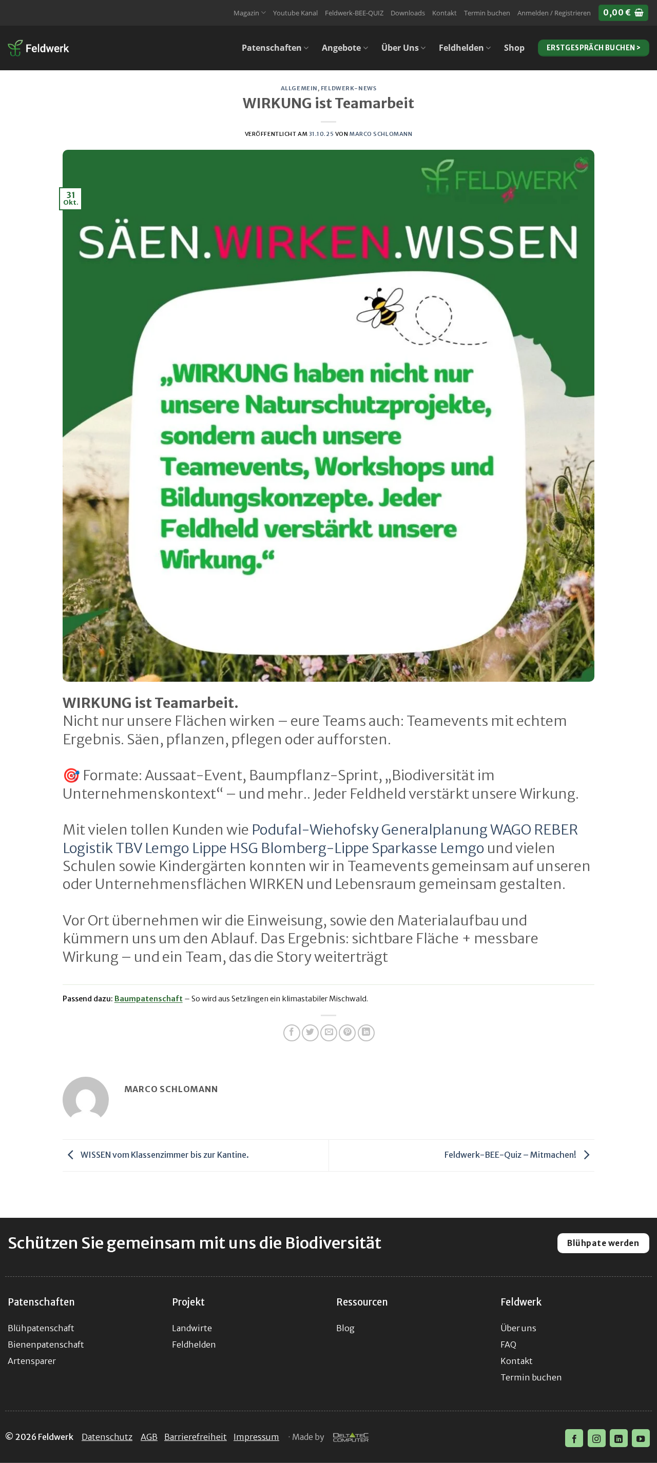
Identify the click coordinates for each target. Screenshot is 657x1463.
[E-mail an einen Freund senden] (328, 1032)
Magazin (246, 12)
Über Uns (400, 47)
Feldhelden (461, 47)
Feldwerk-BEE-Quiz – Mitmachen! (511, 1155)
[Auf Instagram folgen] (597, 1438)
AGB (149, 1437)
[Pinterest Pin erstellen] (347, 1032)
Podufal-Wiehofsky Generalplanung (370, 829)
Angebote (341, 47)
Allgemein (299, 88)
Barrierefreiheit (195, 1437)
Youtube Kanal (295, 12)
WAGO (510, 829)
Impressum (256, 1437)
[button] (554, 13)
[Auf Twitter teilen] (310, 1032)
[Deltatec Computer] (351, 1438)
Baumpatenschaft (148, 998)
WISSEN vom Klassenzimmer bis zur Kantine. (164, 1155)
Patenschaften (272, 47)
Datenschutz (107, 1437)
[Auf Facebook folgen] (574, 1438)
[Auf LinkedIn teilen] (366, 1032)
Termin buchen (487, 12)
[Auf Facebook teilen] (291, 1032)
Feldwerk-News (348, 88)
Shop (514, 47)
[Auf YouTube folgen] (641, 1438)
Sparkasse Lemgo (428, 848)
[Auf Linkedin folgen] (619, 1438)
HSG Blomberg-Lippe (299, 848)
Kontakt (444, 12)
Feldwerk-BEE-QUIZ (354, 12)
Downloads (408, 12)
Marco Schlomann (381, 133)
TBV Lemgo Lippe (171, 848)
